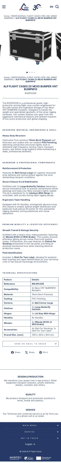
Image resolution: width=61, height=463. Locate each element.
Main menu (30, 425)
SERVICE (30, 432)
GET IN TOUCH (29, 438)
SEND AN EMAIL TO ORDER (30, 344)
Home (7, 16)
